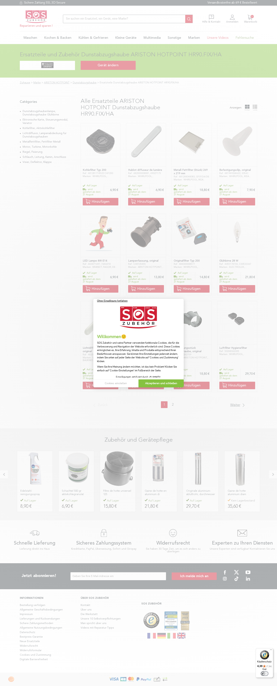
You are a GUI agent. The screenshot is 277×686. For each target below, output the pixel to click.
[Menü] (271, 650)
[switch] (264, 673)
